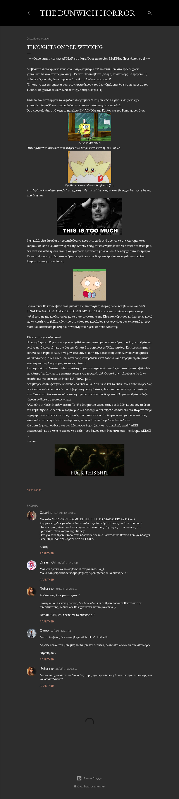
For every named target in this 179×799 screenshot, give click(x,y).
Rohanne (47, 589)
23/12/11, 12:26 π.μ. (66, 668)
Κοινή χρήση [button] (34, 489)
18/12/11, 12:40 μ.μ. (66, 588)
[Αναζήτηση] (149, 12)
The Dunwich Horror (87, 13)
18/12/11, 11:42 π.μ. (68, 562)
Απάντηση (47, 553)
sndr (102, 786)
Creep (44, 630)
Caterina (46, 513)
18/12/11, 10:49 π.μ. (65, 512)
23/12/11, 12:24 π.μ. (61, 630)
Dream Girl (48, 562)
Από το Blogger (93, 778)
